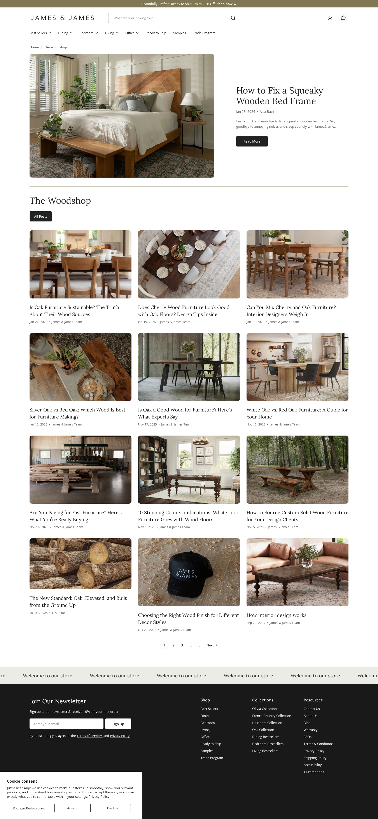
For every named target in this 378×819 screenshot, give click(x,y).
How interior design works (276, 615)
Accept (72, 808)
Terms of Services (90, 736)
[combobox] (173, 18)
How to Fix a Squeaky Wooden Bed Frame (279, 95)
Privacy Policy (99, 796)
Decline (113, 808)
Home (34, 47)
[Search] (233, 18)
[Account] (330, 18)
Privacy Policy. (120, 736)
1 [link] (165, 645)
